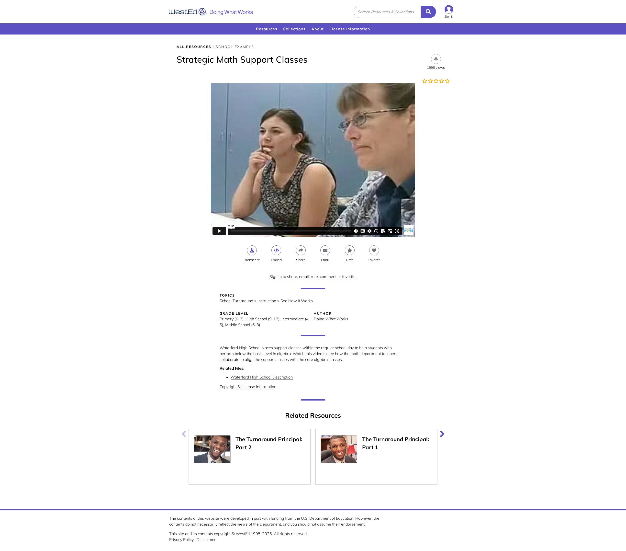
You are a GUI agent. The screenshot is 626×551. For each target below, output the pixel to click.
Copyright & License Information (248, 386)
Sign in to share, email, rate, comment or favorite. (313, 276)
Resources (266, 28)
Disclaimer (206, 539)
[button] (449, 12)
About (317, 28)
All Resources (194, 47)
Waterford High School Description (262, 377)
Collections (294, 28)
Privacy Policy (181, 539)
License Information (350, 28)
